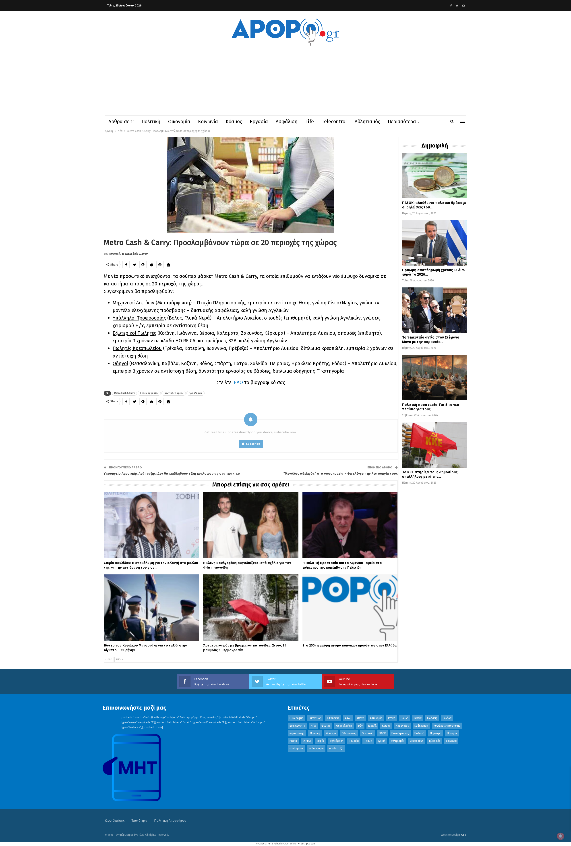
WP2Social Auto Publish (269, 843)
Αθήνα (360, 718)
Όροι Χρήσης (115, 821)
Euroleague (296, 718)
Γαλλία (418, 718)
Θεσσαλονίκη (344, 725)
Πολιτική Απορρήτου (170, 821)
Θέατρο (326, 725)
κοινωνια (451, 740)
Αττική (391, 718)
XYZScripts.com (306, 843)
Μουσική (315, 733)
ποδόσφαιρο (316, 748)
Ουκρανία (367, 733)
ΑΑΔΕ (348, 718)
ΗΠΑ (313, 725)
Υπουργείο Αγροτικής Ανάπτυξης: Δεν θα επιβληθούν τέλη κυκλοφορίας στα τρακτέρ (172, 474)
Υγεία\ (381, 740)
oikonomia (333, 718)
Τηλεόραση (336, 740)
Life (309, 121)
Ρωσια (293, 740)
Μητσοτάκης (297, 733)
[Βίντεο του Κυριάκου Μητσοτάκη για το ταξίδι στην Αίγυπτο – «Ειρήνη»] (151, 607)
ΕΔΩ (238, 382)
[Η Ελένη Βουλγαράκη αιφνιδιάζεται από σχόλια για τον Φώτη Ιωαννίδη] (250, 525)
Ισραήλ (372, 725)
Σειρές (320, 740)
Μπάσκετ (331, 733)
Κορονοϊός (402, 725)
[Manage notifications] (560, 836)
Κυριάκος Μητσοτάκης (447, 725)
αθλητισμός (398, 740)
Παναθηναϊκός (400, 733)
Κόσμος (234, 121)
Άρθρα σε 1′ (121, 121)
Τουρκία (354, 740)
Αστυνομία (376, 718)
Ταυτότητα (139, 821)
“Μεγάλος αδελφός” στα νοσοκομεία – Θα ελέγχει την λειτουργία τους (340, 474)
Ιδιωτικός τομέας (174, 393)
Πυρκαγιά (435, 733)
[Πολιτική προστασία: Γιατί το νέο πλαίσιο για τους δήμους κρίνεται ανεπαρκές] (434, 377)
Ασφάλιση (287, 121)
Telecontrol (334, 121)
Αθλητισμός (367, 121)
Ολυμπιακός (349, 733)
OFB (463, 834)
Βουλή (404, 718)
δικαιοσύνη (417, 740)
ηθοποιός (435, 740)
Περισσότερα (402, 121)
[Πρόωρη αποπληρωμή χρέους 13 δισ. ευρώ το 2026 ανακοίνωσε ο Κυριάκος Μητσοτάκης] (434, 243)
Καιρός (386, 725)
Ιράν (360, 725)
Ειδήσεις (432, 718)
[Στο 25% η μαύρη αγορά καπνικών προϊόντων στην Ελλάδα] (350, 607)
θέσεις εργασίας (149, 393)
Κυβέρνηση (421, 725)
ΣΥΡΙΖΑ (306, 740)
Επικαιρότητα (297, 725)
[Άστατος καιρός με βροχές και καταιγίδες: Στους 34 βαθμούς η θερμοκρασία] (250, 607)
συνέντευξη (336, 748)
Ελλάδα (447, 718)
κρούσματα (296, 748)
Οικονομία (179, 121)
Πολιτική (151, 121)
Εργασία (259, 121)
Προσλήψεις (195, 393)
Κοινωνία (208, 121)
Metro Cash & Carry (124, 393)
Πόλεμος (452, 733)
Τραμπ (368, 740)
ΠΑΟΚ (382, 733)
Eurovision (315, 718)
